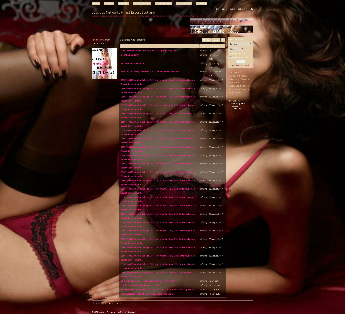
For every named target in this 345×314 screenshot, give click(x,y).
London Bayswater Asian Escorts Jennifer (141, 285)
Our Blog (201, 3)
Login (224, 9)
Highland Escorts (238, 92)
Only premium (238, 53)
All (223, 40)
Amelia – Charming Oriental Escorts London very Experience (150, 71)
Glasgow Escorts (238, 75)
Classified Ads (184, 3)
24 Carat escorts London (132, 63)
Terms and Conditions (103, 303)
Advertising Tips (237, 103)
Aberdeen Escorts (239, 85)
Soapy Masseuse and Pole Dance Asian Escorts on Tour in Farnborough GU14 (157, 289)
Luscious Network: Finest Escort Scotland (123, 12)
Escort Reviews (163, 3)
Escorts (108, 3)
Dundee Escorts (238, 82)
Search (232, 9)
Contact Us (242, 9)
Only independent (240, 57)
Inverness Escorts (239, 89)
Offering (206, 40)
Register (216, 9)
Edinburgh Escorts (239, 79)
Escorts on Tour (142, 3)
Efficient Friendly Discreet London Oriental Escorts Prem (148, 281)
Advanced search (241, 65)
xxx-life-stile (235, 108)
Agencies (123, 3)
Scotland (100, 43)
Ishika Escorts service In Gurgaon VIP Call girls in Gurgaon (148, 50)
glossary (234, 106)
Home (96, 3)
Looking (216, 40)
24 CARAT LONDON (130, 55)
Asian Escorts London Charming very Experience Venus (147, 294)
